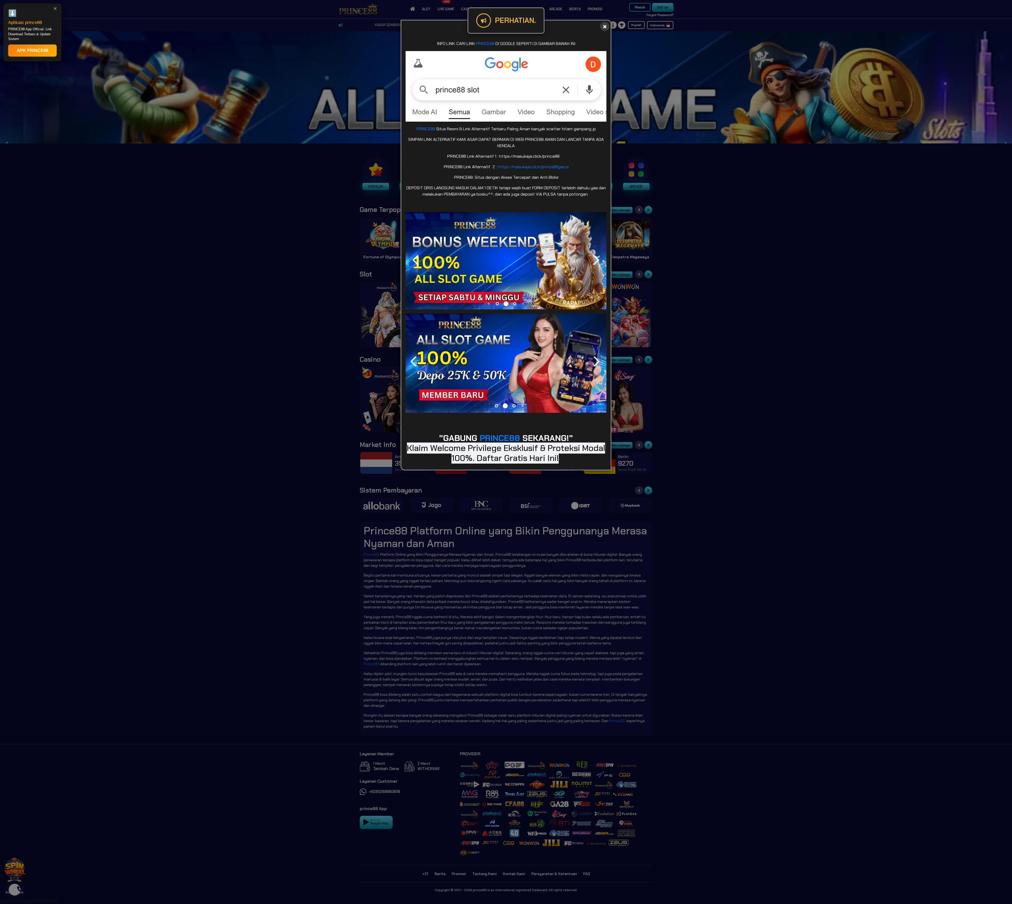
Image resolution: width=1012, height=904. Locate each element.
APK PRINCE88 (32, 50)
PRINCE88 (485, 43)
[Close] (604, 26)
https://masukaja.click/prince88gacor (533, 167)
